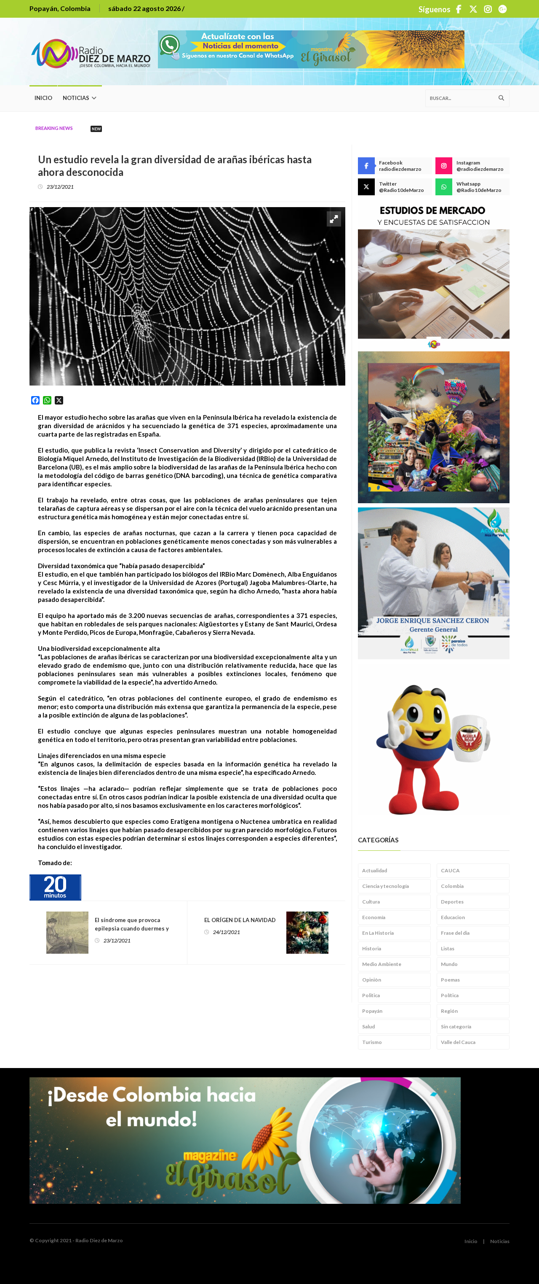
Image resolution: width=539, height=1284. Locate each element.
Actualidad (374, 870)
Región (449, 1011)
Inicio (43, 97)
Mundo (449, 964)
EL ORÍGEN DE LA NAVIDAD (240, 920)
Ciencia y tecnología (385, 886)
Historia (371, 948)
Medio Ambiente (381, 964)
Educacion (453, 917)
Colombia (452, 886)
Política (450, 995)
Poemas (450, 979)
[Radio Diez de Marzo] (93, 51)
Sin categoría (456, 1026)
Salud (368, 1026)
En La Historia (378, 933)
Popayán (372, 1011)
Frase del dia (455, 933)
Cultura (371, 901)
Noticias (76, 97)
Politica (371, 995)
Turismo (372, 1042)
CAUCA (450, 870)
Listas (447, 948)
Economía (373, 917)
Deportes (452, 901)
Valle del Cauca (458, 1042)
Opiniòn (371, 979)
